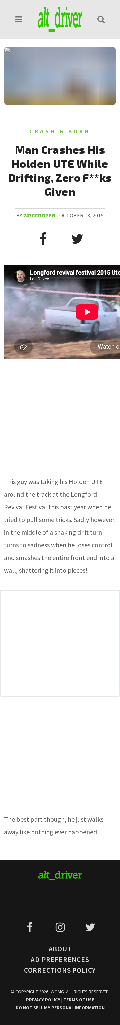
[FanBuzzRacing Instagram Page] (61, 927)
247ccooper (39, 215)
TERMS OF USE (78, 1000)
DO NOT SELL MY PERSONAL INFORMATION (60, 1008)
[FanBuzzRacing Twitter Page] (90, 927)
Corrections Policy (60, 970)
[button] (19, 19)
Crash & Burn (60, 131)
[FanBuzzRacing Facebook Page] (31, 927)
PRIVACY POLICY (43, 1000)
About (60, 948)
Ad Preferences (60, 959)
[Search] (101, 19)
